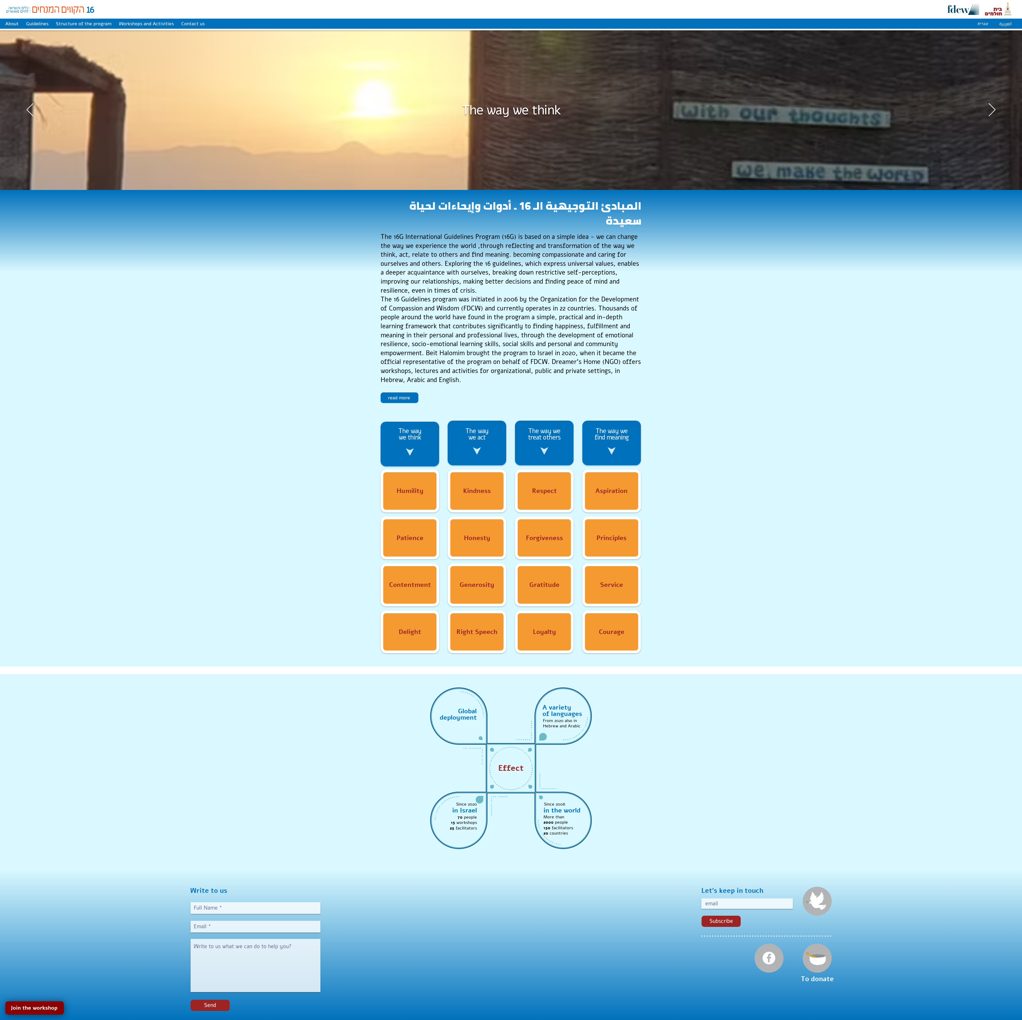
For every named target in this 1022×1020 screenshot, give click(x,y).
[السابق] (30, 110)
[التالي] (992, 110)
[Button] (410, 491)
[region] (410, 491)
